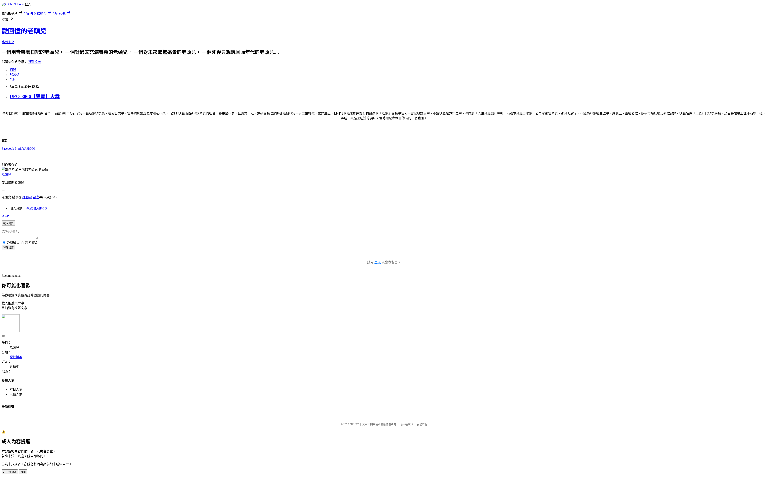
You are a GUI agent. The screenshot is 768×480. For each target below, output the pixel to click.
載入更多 (8, 223)
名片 (13, 79)
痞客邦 (27, 197)
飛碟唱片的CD (36, 208)
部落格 (14, 74)
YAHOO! (28, 148)
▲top (5, 215)
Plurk (18, 148)
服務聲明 (422, 424)
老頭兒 (6, 174)
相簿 (13, 70)
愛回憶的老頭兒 (24, 31)
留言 (36, 197)
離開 (23, 472)
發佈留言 (8, 247)
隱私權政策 (406, 424)
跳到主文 (8, 42)
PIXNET (354, 424)
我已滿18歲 (9, 472)
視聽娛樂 (34, 62)
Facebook (8, 148)
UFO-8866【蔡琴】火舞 (35, 96)
